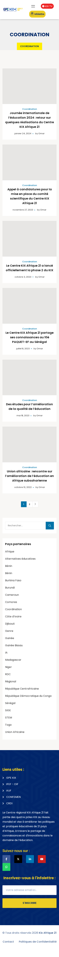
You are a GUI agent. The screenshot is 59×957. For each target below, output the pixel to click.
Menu (33, 6)
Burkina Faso (13, 580)
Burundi (10, 587)
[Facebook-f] (6, 859)
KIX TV (48, 6)
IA (6, 652)
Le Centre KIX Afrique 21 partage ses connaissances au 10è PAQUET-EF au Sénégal (30, 337)
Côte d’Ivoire (13, 616)
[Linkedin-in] (30, 859)
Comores (11, 602)
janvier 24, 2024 (22, 133)
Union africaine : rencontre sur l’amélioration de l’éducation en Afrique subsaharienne (29, 476)
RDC (8, 674)
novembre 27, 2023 (23, 209)
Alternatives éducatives (20, 559)
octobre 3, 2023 (23, 276)
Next (35, 504)
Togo (8, 725)
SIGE (8, 710)
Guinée (9, 638)
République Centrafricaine (22, 689)
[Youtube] (42, 859)
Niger (8, 667)
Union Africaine (14, 732)
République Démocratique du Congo (28, 696)
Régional (10, 681)
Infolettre (39, 14)
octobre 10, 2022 (23, 487)
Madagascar (13, 660)
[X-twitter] (18, 859)
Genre (9, 631)
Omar (41, 133)
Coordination (29, 109)
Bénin (8, 566)
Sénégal (10, 703)
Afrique (9, 551)
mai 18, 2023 (23, 415)
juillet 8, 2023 (23, 348)
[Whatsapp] (6, 867)
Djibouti (10, 624)
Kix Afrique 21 (48, 933)
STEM (8, 717)
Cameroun (12, 595)
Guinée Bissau (14, 645)
